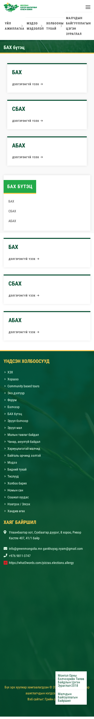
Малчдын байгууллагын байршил (68, 697)
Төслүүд (13, 479)
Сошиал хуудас (18, 499)
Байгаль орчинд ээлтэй (24, 458)
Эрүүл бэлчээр (17, 423)
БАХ (17, 74)
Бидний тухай (17, 472)
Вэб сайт (33, 701)
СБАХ (18, 111)
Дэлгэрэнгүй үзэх (25, 86)
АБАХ (18, 148)
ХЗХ (10, 374)
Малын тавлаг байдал (23, 437)
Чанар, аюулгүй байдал (23, 444)
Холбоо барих (17, 486)
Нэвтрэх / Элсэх (18, 506)
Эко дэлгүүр (16, 395)
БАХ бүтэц (14, 416)
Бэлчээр (13, 409)
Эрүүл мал (14, 430)
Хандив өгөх (16, 513)
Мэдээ (12, 465)
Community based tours (23, 388)
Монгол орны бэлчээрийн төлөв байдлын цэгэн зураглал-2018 (71, 680)
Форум (12, 402)
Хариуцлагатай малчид (23, 451)
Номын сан (15, 492)
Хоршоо (13, 381)
